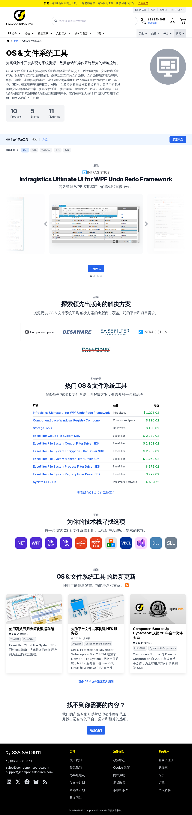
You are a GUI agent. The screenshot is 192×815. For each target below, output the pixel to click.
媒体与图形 (81, 33)
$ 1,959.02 (151, 443)
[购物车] (183, 21)
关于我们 (76, 760)
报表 (98, 33)
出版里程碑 (140, 648)
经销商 (163, 9)
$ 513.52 (152, 482)
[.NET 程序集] (51, 543)
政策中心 (119, 760)
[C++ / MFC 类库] (111, 543)
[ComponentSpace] (39, 332)
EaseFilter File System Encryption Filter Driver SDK (68, 451)
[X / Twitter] (18, 782)
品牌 (153, 33)
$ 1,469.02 (151, 459)
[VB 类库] (126, 543)
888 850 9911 (26, 753)
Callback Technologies (98, 643)
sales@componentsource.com (27, 767)
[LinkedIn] (9, 782)
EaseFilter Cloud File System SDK (56, 436)
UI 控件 (12, 33)
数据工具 (43, 33)
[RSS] (45, 782)
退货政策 (119, 782)
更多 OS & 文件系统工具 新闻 (96, 681)
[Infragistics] (153, 332)
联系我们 (96, 730)
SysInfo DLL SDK (44, 482)
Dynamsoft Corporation (163, 648)
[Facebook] (27, 782)
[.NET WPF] (36, 543)
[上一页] (46, 224)
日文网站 (76, 797)
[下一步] (146, 224)
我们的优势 (140, 9)
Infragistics (119, 412)
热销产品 (45, 150)
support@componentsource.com (29, 772)
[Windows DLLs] (156, 543)
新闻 (178, 33)
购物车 (163, 767)
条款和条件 (120, 790)
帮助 (153, 9)
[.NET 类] (66, 543)
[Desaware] (77, 332)
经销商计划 (77, 790)
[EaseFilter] (115, 332)
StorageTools (42, 428)
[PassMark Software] (96, 350)
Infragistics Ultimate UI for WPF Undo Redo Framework (96, 179)
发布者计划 (77, 782)
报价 (162, 775)
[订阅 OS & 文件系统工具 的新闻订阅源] (127, 585)
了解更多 (143, 3)
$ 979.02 (152, 466)
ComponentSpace (124, 420)
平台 (166, 33)
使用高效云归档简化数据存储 (31, 629)
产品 (45, 139)
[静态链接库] (171, 543)
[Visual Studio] (141, 543)
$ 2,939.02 (151, 436)
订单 (162, 782)
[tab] (91, 276)
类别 (141, 33)
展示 (25, 150)
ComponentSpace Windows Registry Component (67, 420)
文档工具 (61, 33)
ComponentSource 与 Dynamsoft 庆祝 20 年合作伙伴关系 (157, 633)
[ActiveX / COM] (81, 543)
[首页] (8, 41)
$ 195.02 (152, 420)
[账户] (173, 21)
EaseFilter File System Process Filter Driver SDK (66, 466)
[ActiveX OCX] (96, 543)
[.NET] (21, 543)
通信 (27, 33)
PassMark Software (125, 481)
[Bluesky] (36, 782)
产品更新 (14, 639)
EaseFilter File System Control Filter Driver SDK (66, 443)
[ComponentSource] (19, 18)
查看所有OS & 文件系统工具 (96, 492)
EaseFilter (119, 435)
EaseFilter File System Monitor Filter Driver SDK (66, 459)
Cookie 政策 (121, 767)
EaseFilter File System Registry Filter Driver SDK (66, 474)
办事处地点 (77, 775)
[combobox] (94, 21)
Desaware (119, 428)
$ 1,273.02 (151, 413)
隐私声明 (119, 775)
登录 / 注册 (166, 760)
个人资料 (165, 790)
